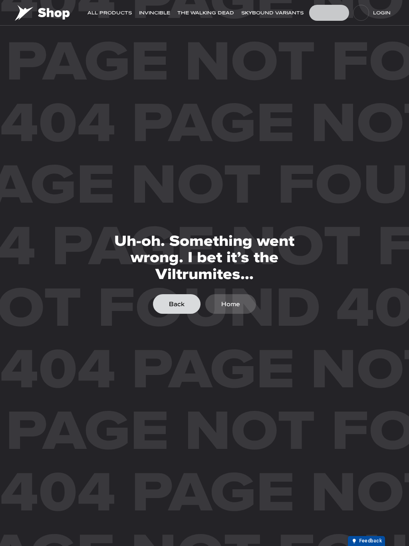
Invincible (154, 12)
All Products (109, 12)
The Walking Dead (205, 12)
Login (382, 12)
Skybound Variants (272, 12)
